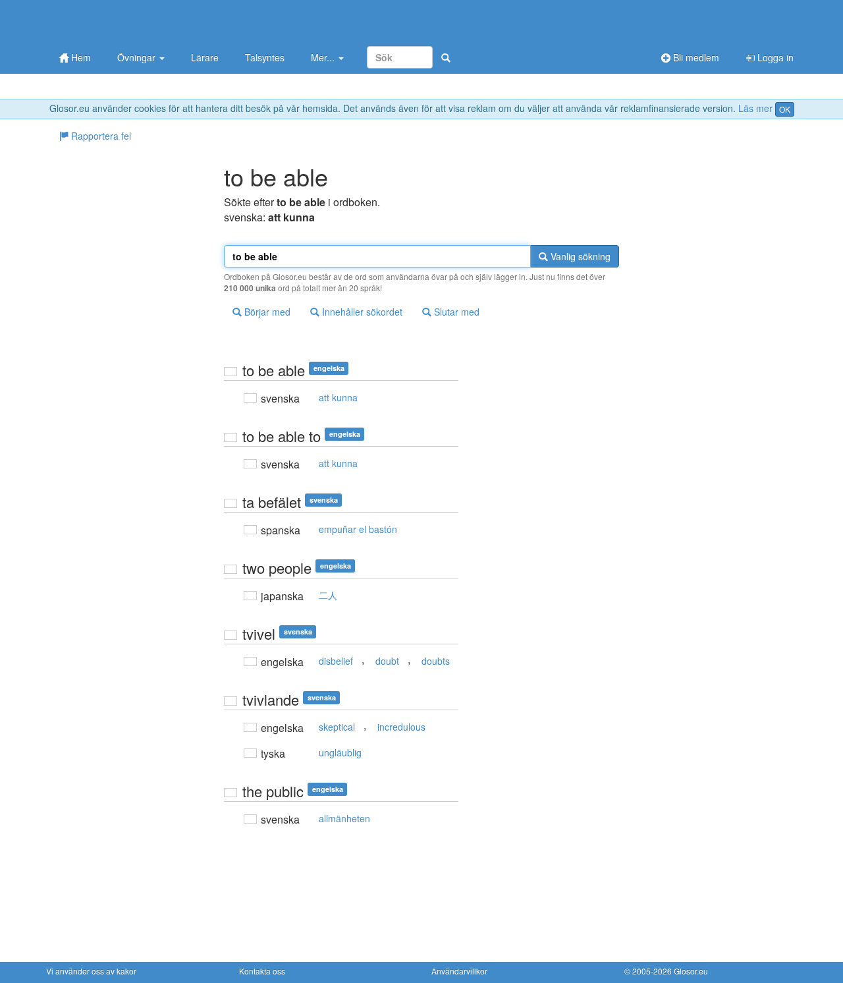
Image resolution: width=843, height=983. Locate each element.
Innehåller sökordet (360, 311)
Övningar (137, 57)
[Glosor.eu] (115, 21)
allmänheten (344, 818)
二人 (328, 595)
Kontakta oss (262, 970)
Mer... (324, 57)
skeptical (337, 726)
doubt (387, 660)
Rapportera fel (99, 135)
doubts (436, 660)
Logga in (774, 57)
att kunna (338, 397)
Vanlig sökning (579, 256)
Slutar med (455, 311)
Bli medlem (694, 57)
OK (784, 109)
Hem (79, 57)
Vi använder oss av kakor (91, 970)
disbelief (336, 660)
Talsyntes (265, 57)
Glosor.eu (691, 970)
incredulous (401, 726)
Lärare (205, 57)
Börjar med (266, 311)
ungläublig (340, 752)
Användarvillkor (459, 970)
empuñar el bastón (358, 529)
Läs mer (755, 108)
